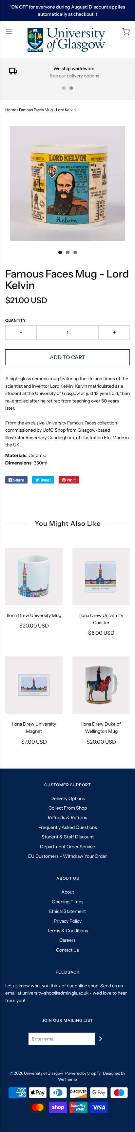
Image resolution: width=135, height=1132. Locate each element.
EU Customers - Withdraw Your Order (67, 856)
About (67, 892)
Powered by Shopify (83, 1073)
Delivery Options (67, 798)
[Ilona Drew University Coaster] (101, 576)
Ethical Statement (67, 911)
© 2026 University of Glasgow (36, 1073)
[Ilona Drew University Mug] (34, 576)
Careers (67, 940)
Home (10, 109)
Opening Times (68, 902)
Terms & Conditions (67, 931)
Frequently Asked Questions (67, 827)
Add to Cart (68, 357)
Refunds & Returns (67, 817)
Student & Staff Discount (68, 837)
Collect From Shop (67, 808)
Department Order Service (67, 847)
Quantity (15, 320)
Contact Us (67, 950)
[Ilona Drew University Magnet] (34, 685)
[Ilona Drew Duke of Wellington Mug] (101, 685)
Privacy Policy (68, 921)
